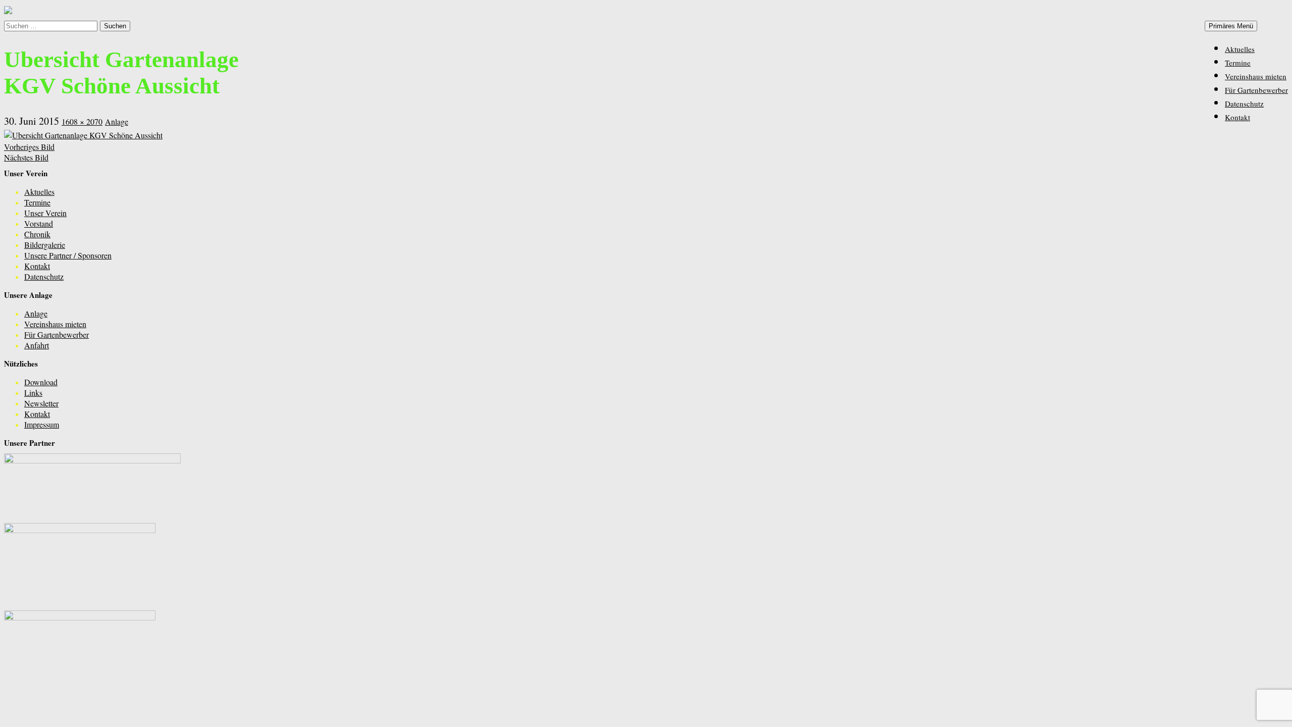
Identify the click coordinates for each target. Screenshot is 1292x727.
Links (33, 392)
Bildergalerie (44, 244)
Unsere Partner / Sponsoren (68, 255)
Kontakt (1237, 117)
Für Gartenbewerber (1256, 90)
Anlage (116, 121)
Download (41, 382)
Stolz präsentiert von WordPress (54, 658)
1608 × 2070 (82, 121)
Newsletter (41, 403)
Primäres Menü (1231, 26)
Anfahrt (36, 345)
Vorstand (38, 223)
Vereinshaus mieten (1255, 76)
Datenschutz (1244, 103)
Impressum (41, 424)
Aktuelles (1240, 49)
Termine (1238, 63)
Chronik (37, 234)
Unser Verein (45, 212)
